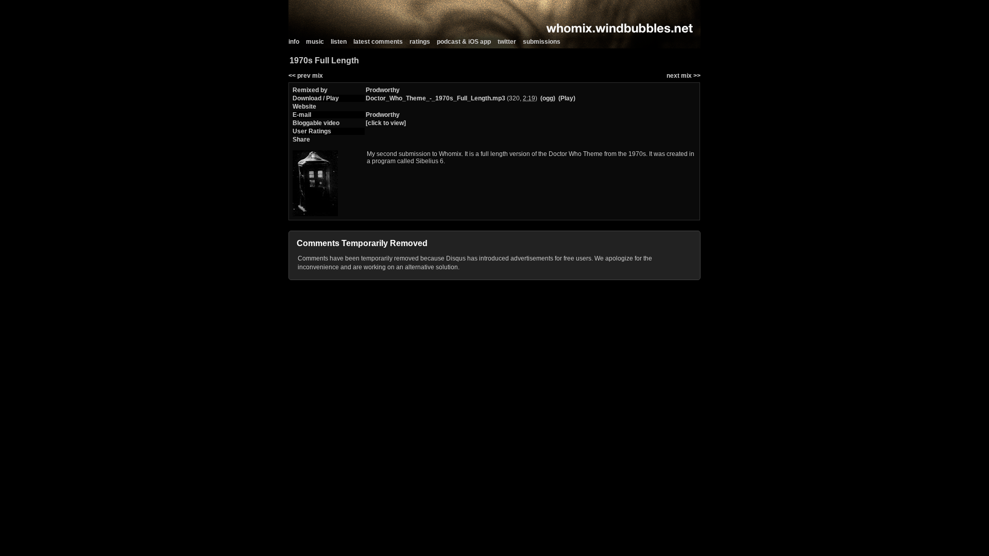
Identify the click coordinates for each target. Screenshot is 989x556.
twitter (507, 41)
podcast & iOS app (464, 41)
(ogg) (547, 98)
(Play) (566, 98)
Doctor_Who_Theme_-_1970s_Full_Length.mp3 (435, 98)
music (315, 41)
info (293, 41)
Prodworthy (383, 90)
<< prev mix (305, 75)
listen (339, 41)
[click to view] (386, 123)
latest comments (378, 41)
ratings (420, 41)
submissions (541, 41)
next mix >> (684, 75)
